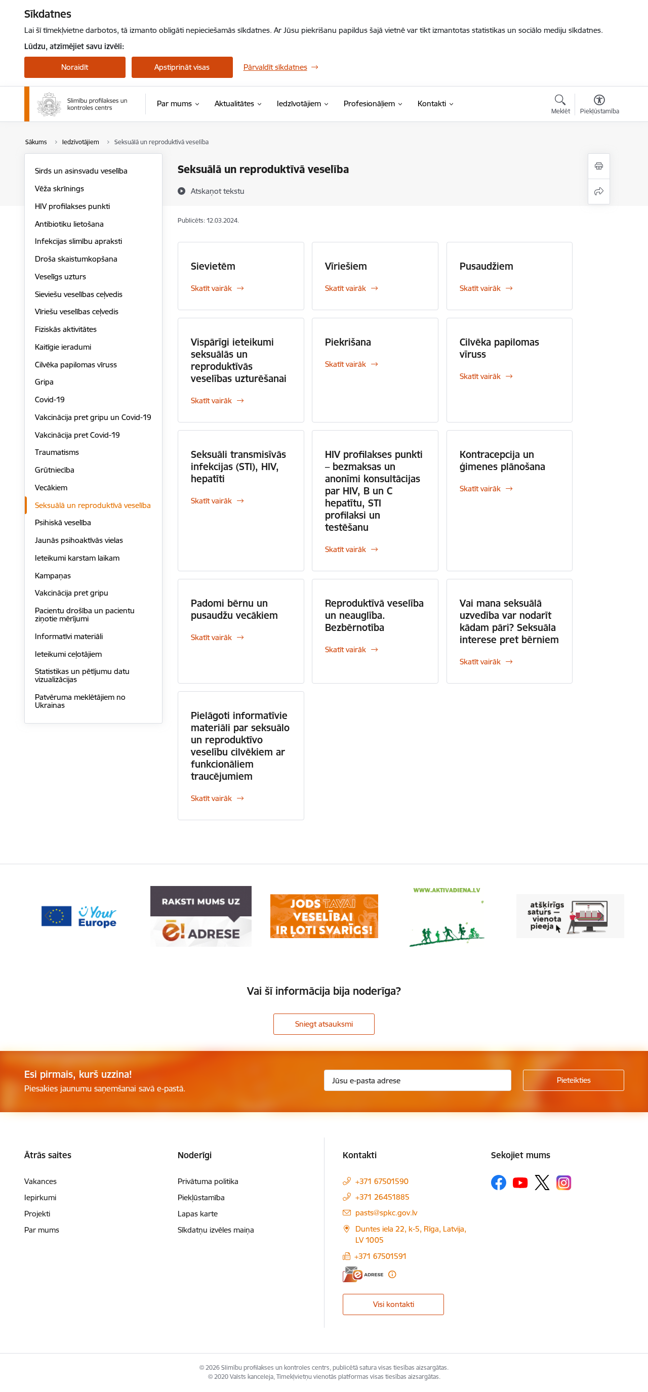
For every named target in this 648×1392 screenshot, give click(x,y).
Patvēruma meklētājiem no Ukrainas (80, 701)
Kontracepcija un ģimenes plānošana (502, 460)
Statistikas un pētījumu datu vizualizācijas (82, 675)
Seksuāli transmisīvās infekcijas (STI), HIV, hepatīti (238, 466)
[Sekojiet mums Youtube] (520, 1182)
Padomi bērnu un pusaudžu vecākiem (234, 609)
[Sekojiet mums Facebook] (498, 1182)
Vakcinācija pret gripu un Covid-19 (93, 417)
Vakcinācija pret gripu (71, 593)
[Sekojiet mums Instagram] (564, 1182)
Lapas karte (198, 1213)
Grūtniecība (54, 470)
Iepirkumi (40, 1197)
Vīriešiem (346, 266)
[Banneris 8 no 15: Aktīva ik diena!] (447, 915)
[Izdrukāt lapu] (599, 166)
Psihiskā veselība (63, 522)
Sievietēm (213, 266)
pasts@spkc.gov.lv (386, 1212)
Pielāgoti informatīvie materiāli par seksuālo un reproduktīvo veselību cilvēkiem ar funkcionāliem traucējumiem (240, 745)
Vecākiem (51, 487)
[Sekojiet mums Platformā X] (542, 1182)
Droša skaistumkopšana (76, 259)
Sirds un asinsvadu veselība (81, 171)
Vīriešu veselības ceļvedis (76, 311)
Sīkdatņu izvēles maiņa (216, 1230)
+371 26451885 (382, 1197)
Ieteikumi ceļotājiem (68, 654)
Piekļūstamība (201, 1197)
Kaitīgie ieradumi (63, 347)
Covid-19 (50, 399)
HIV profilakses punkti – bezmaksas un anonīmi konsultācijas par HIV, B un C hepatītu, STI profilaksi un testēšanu (374, 490)
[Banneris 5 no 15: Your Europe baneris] (78, 915)
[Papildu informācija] (392, 1274)
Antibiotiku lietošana (69, 224)
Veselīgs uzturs (60, 276)
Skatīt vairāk (211, 288)
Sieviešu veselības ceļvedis (79, 294)
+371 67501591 (380, 1256)
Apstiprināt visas (182, 67)
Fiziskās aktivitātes (66, 329)
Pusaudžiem (486, 266)
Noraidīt (74, 67)
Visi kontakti (393, 1304)
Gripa (44, 382)
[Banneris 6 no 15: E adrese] (201, 915)
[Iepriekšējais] (47, 916)
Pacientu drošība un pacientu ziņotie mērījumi (85, 614)
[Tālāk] (601, 916)
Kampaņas (53, 575)
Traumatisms (57, 452)
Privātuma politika (208, 1181)
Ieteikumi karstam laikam (77, 558)
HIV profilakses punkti (72, 206)
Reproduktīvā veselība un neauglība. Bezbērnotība (374, 615)
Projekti (37, 1213)
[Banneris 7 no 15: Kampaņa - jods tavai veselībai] (324, 915)
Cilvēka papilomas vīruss (76, 364)
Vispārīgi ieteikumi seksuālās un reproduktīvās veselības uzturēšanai (239, 360)
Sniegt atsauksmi (324, 1024)
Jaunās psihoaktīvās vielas (79, 540)
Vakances (40, 1181)
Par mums (41, 1230)
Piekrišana (348, 342)
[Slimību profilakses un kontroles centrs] (82, 104)
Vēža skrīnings (59, 188)
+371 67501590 (382, 1181)
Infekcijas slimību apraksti (78, 241)
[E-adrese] (363, 1274)
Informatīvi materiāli (69, 636)
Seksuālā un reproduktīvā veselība (93, 505)
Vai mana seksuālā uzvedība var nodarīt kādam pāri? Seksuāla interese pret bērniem (509, 621)
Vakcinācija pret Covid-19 (77, 435)
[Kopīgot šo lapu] (599, 191)
